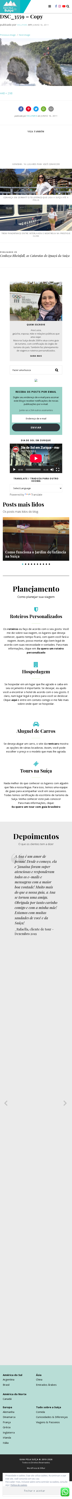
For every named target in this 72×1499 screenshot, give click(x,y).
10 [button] (49, 564)
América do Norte (14, 1394)
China (39, 1379)
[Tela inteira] (57, 469)
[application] (36, 458)
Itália (6, 1442)
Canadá (7, 1399)
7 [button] (40, 564)
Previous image (8, 34)
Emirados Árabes (46, 1384)
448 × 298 (6, 93)
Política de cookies (18, 1484)
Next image (24, 34)
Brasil (6, 1384)
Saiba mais (36, 356)
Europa (7, 1407)
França (7, 1422)
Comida (40, 1412)
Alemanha (8, 1412)
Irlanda (7, 1437)
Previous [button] (6, 1101)
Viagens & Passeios (48, 1422)
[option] (36, 539)
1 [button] (22, 564)
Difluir (42, 1468)
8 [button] (43, 564)
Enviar (36, 427)
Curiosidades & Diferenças (52, 1417)
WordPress (32, 1468)
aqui (14, 700)
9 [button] (46, 564)
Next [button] (66, 1101)
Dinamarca (9, 1417)
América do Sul (12, 1375)
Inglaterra (9, 1432)
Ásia (38, 1375)
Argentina (8, 1379)
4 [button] (31, 564)
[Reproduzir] (14, 469)
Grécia (6, 1427)
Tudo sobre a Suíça (48, 1407)
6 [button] (37, 564)
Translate (36, 494)
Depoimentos (36, 836)
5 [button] (34, 564)
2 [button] (25, 564)
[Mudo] (52, 469)
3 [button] (28, 564)
